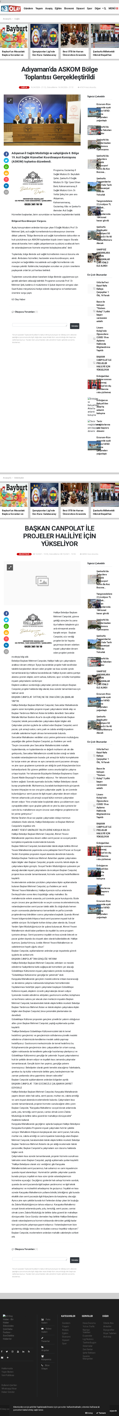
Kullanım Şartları (9, 1385)
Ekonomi (69, 8)
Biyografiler (108, 1330)
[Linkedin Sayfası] (24, 1351)
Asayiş (49, 8)
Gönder (74, 326)
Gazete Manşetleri (88, 1357)
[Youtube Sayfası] (19, 1351)
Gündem (28, 8)
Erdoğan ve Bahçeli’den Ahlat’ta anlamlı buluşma (102, 407)
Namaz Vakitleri (86, 1331)
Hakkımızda (7, 1368)
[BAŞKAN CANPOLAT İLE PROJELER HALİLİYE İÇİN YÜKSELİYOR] (42, 583)
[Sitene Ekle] (9, 1357)
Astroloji (107, 1336)
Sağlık (17, 19)
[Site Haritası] (3, 1357)
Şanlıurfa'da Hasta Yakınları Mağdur (104, 130)
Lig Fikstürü (88, 1339)
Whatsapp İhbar (9, 1388)
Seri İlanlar (88, 1349)
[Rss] (30, 1351)
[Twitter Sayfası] (8, 1351)
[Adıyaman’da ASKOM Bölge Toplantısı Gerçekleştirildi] (42, 120)
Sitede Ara (108, 1323)
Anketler (107, 1326)
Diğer (98, 8)
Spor (89, 8)
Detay (90, 1413)
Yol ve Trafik (89, 1326)
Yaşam (39, 8)
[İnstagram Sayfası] (14, 1351)
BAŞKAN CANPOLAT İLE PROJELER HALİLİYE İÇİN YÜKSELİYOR (104, 363)
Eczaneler (87, 1336)
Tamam (102, 1413)
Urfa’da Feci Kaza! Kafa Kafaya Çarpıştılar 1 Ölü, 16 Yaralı (103, 289)
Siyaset (80, 8)
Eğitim (58, 8)
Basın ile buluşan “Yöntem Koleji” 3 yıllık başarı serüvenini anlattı (103, 312)
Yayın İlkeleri (7, 1372)
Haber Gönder (8, 1392)
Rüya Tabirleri (109, 1333)
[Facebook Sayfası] (3, 1351)
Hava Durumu (89, 1323)
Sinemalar (88, 1346)
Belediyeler (19, 478)
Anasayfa (7, 19)
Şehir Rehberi (89, 1353)
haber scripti (6, 1412)
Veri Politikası (8, 1375)
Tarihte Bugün (89, 1342)
